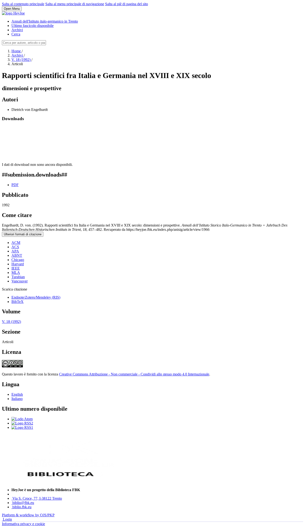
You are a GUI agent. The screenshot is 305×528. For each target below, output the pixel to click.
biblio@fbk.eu (23, 503)
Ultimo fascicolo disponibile (32, 26)
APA (15, 251)
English (17, 394)
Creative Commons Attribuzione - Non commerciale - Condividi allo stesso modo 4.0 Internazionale (134, 374)
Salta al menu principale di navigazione (74, 4)
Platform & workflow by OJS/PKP (28, 515)
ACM (15, 243)
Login (7, 519)
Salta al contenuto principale (23, 4)
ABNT (16, 255)
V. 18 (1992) (21, 60)
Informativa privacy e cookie (23, 524)
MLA (15, 273)
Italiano (17, 399)
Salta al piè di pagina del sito (126, 4)
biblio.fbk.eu (21, 507)
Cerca (15, 34)
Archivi (17, 30)
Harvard (17, 264)
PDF (15, 185)
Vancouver (19, 281)
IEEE (15, 268)
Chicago (17, 260)
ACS (15, 247)
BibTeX (17, 302)
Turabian (18, 277)
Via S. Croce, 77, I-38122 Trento (37, 498)
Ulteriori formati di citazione (22, 234)
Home (16, 51)
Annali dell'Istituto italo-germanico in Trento (44, 21)
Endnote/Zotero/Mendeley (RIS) (35, 297)
